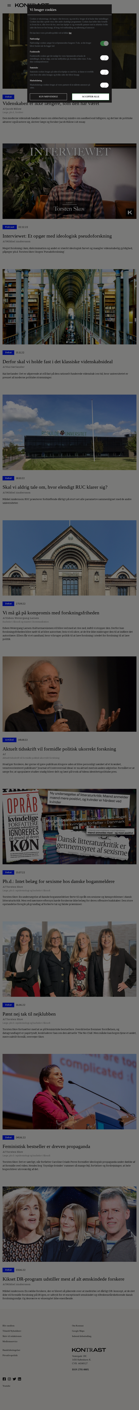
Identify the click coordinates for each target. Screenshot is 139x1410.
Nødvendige (35, 39)
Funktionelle (35, 52)
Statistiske (34, 68)
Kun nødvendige (48, 97)
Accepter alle (90, 97)
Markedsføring (36, 81)
